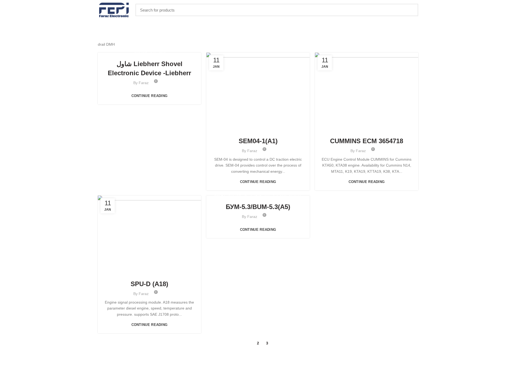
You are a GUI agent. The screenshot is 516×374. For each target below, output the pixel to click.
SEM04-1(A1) (258, 141)
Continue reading (149, 96)
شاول (161, 52)
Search (411, 10)
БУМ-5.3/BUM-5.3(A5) (258, 206)
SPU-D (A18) (149, 283)
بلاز (245, 129)
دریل (152, 52)
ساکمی (285, 129)
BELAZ (220, 129)
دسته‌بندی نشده (386, 129)
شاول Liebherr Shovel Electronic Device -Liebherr (149, 68)
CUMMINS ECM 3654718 (366, 141)
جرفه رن (255, 129)
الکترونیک (140, 52)
